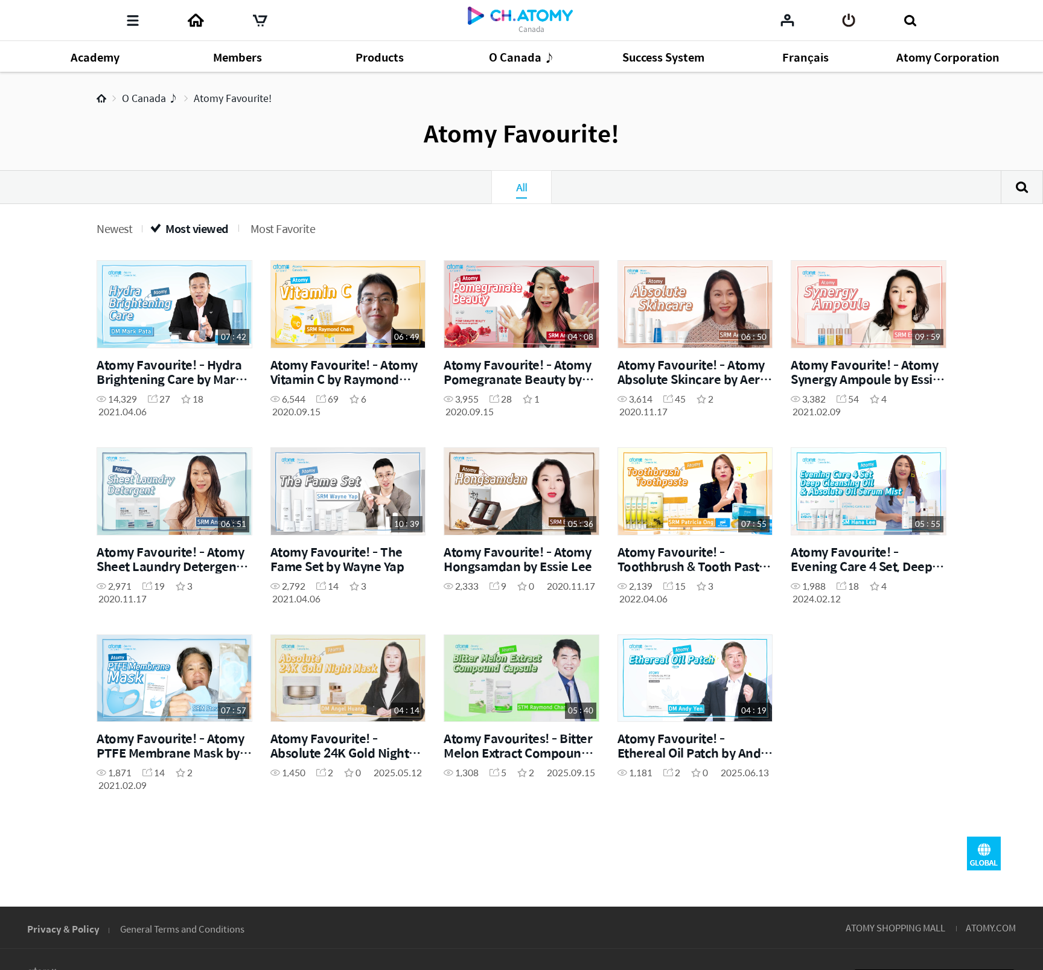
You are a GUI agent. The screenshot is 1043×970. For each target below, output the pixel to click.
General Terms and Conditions (182, 929)
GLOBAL (984, 853)
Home (101, 98)
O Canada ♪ (150, 98)
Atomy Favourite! (233, 98)
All (521, 187)
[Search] (909, 20)
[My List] (787, 20)
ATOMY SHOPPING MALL (895, 927)
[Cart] (260, 20)
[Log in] (849, 20)
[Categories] (133, 20)
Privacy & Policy (63, 929)
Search (1022, 187)
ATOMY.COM (991, 927)
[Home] (195, 20)
